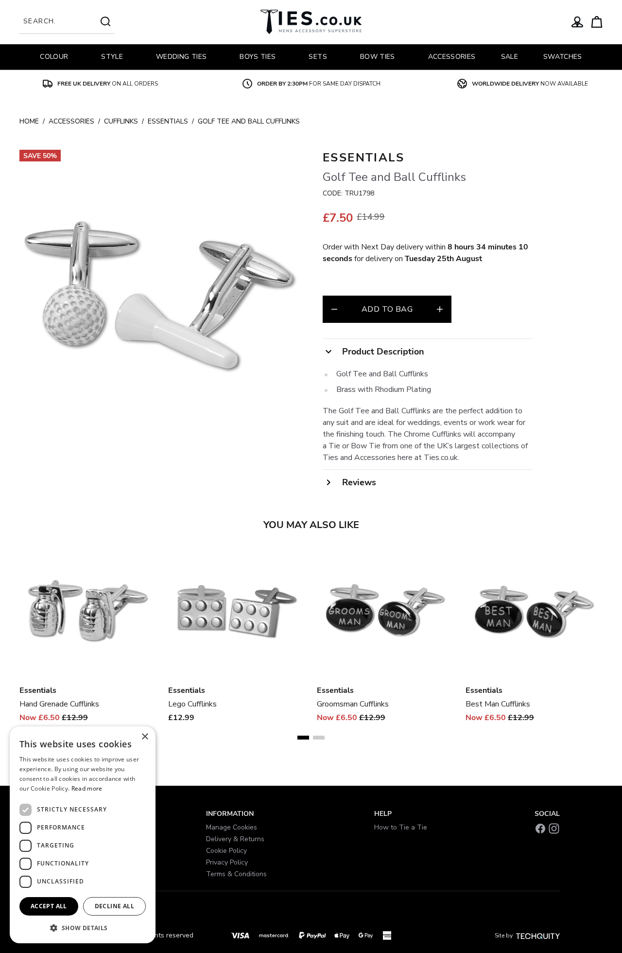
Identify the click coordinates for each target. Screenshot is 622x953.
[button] (82, 928)
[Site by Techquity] (538, 935)
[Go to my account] (577, 22)
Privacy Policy (227, 862)
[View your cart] (597, 22)
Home (29, 121)
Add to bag (387, 309)
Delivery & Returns (235, 839)
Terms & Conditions (236, 874)
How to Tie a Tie (400, 827)
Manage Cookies (231, 827)
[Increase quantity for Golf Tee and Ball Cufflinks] (439, 309)
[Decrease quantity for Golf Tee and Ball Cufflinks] (334, 309)
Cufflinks (121, 121)
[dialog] (83, 834)
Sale (509, 56)
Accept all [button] (49, 906)
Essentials (168, 121)
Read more (87, 788)
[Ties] (311, 22)
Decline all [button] (114, 906)
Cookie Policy (226, 850)
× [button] (144, 737)
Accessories (71, 121)
